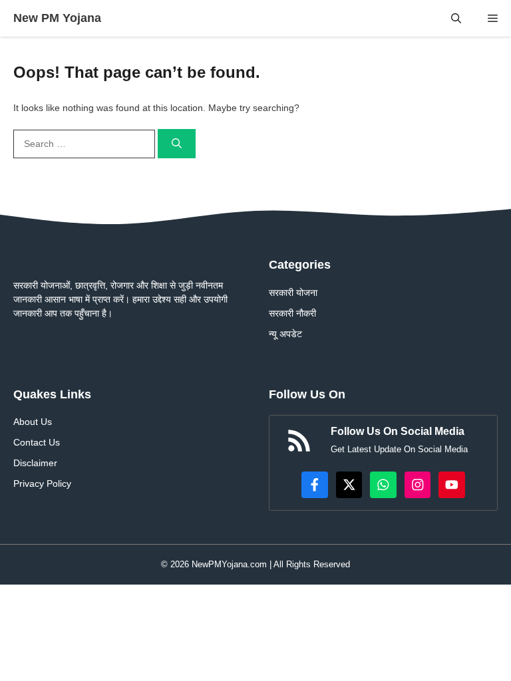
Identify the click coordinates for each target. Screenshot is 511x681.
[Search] (177, 144)
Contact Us (36, 442)
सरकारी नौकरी (292, 313)
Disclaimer (35, 463)
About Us (32, 421)
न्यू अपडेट (285, 334)
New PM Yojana (57, 18)
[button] (456, 18)
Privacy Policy (42, 483)
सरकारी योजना (293, 292)
